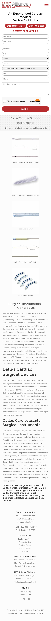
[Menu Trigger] (46, 5)
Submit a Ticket (24, 548)
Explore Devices (24, 539)
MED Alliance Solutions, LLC (25, 575)
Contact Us (26, 308)
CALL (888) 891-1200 (15, 26)
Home (10, 128)
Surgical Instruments (24, 304)
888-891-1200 (30, 527)
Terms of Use (25, 595)
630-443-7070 (29, 530)
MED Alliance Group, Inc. (25, 579)
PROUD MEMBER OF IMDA (31, 613)
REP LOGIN (12, 613)
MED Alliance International (25, 582)
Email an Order (36, 26)
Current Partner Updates (25, 566)
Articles (25, 551)
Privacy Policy (25, 591)
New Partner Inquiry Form (24, 563)
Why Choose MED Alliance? (25, 560)
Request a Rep (25, 542)
